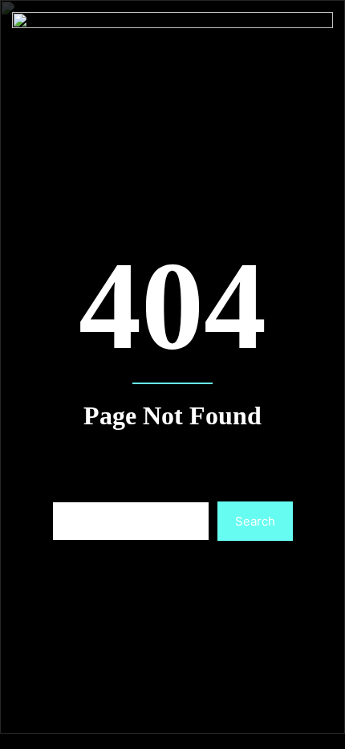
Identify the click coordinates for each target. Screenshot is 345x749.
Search (255, 521)
